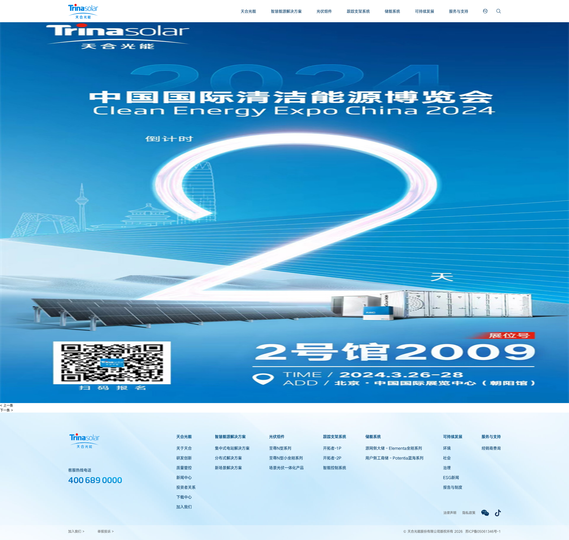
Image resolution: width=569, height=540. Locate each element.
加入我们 (184, 506)
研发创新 (184, 458)
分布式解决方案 (228, 458)
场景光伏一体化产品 (286, 467)
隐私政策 (468, 512)
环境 (447, 448)
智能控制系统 (334, 467)
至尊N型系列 (280, 448)
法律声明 (449, 512)
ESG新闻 (451, 477)
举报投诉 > (106, 531)
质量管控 (184, 467)
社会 (447, 458)
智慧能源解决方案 (286, 11)
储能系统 (392, 11)
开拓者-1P (332, 448)
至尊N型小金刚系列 (286, 458)
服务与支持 (458, 11)
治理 (447, 467)
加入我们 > (76, 531)
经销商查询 (491, 448)
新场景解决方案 (228, 467)
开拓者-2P (332, 458)
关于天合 (184, 448)
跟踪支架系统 (358, 11)
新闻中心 (184, 477)
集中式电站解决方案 (232, 448)
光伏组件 (324, 11)
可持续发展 (424, 11)
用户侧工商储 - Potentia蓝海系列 (394, 458)
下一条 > (6, 410)
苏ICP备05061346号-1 (483, 531)
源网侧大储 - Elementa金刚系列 (393, 448)
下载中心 (184, 497)
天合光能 (248, 11)
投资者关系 (186, 487)
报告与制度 (452, 487)
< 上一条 (6, 405)
